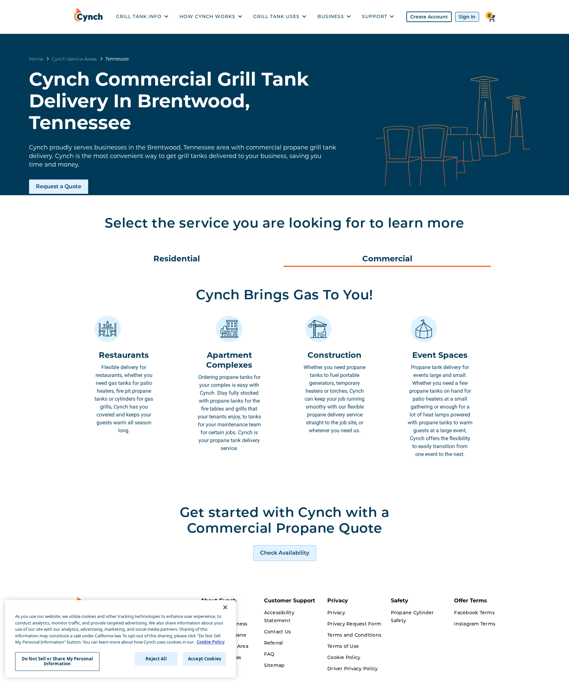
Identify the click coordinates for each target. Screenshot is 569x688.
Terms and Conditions (354, 635)
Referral (273, 643)
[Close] (225, 607)
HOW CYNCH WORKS (207, 16)
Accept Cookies (204, 659)
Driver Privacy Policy (352, 669)
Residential (176, 258)
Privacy (336, 613)
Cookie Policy (343, 657)
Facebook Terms (474, 613)
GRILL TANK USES (276, 16)
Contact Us (277, 632)
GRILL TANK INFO (139, 16)
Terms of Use (343, 646)
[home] (90, 17)
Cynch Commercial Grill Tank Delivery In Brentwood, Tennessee (169, 100)
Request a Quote (58, 186)
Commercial (387, 258)
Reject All (156, 659)
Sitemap (274, 665)
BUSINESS (330, 16)
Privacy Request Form (354, 624)
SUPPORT (374, 16)
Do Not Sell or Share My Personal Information (57, 661)
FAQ (269, 654)
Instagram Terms (474, 624)
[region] (120, 638)
